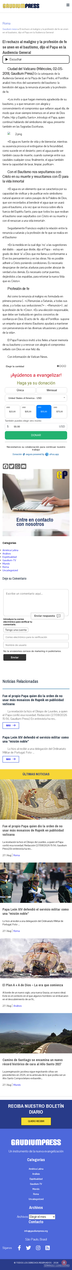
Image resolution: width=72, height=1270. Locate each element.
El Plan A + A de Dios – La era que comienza (33, 985)
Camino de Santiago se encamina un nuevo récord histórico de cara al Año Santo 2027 (33, 1062)
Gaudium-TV (9, 560)
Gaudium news (10, 29)
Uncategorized (10, 570)
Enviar (15, 657)
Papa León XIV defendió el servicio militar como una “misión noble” (36, 739)
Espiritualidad (10, 557)
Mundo (6, 563)
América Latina (10, 550)
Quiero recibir (36, 1121)
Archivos (22, 1217)
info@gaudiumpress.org (36, 1231)
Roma (6, 23)
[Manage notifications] (64, 1262)
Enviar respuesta (44, 616)
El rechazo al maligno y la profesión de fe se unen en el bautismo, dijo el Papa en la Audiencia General (35, 47)
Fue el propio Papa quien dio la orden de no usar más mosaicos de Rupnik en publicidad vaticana (33, 700)
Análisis (7, 553)
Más (8, 725)
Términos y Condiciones (56, 1265)
